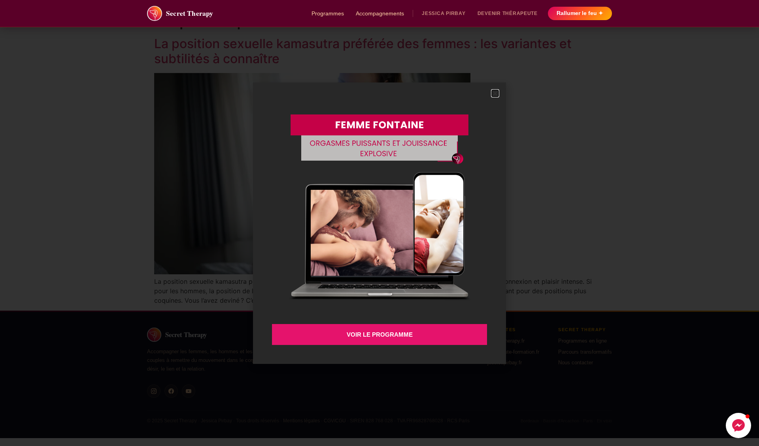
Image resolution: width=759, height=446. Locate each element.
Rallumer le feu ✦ (580, 13)
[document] (379, 223)
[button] (738, 425)
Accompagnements (380, 13)
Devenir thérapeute (508, 13)
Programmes (328, 13)
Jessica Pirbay (443, 13)
